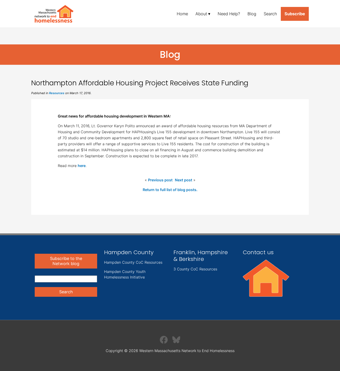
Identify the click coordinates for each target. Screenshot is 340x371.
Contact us (258, 252)
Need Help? (229, 13)
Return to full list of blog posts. (170, 189)
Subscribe (294, 13)
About (201, 13)
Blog (251, 13)
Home (182, 13)
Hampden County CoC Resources (133, 262)
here (82, 165)
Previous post (160, 180)
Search (270, 13)
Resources (56, 93)
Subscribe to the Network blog (66, 261)
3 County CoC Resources (195, 269)
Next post (183, 180)
